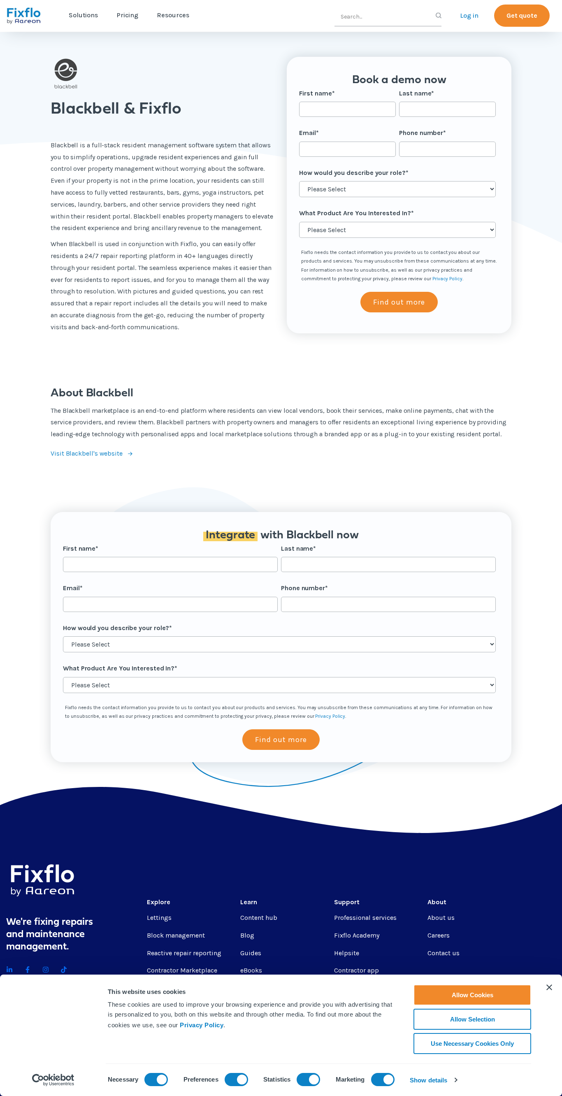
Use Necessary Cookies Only (472, 1043)
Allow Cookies (472, 994)
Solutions (83, 15)
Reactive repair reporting (184, 953)
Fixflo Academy (356, 935)
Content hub (258, 917)
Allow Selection (472, 1019)
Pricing (127, 15)
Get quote (521, 15)
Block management (176, 935)
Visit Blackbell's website (87, 453)
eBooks (251, 970)
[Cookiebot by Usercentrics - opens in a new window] (53, 1080)
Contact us (443, 953)
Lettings (159, 917)
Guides (250, 953)
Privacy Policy (201, 1025)
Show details (428, 1080)
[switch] (236, 1079)
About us (441, 917)
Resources (173, 15)
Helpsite (346, 953)
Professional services (365, 917)
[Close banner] (549, 987)
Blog (247, 935)
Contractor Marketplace (182, 970)
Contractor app (356, 970)
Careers (438, 935)
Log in (469, 15)
